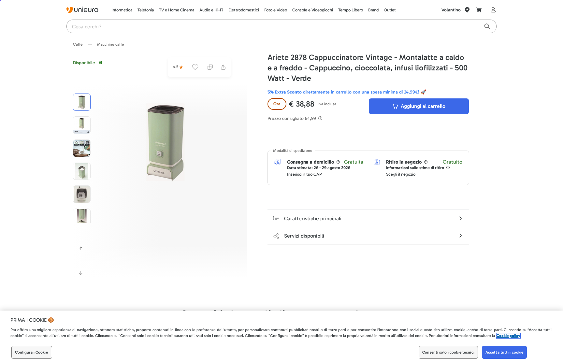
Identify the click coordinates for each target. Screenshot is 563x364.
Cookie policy (508, 335)
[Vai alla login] (492, 10)
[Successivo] (80, 273)
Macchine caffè (110, 44)
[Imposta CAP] (467, 10)
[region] (281, 337)
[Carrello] (479, 10)
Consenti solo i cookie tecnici (448, 352)
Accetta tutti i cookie (504, 352)
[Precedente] (80, 248)
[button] (165, 142)
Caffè (78, 44)
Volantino (451, 10)
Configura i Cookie (31, 352)
